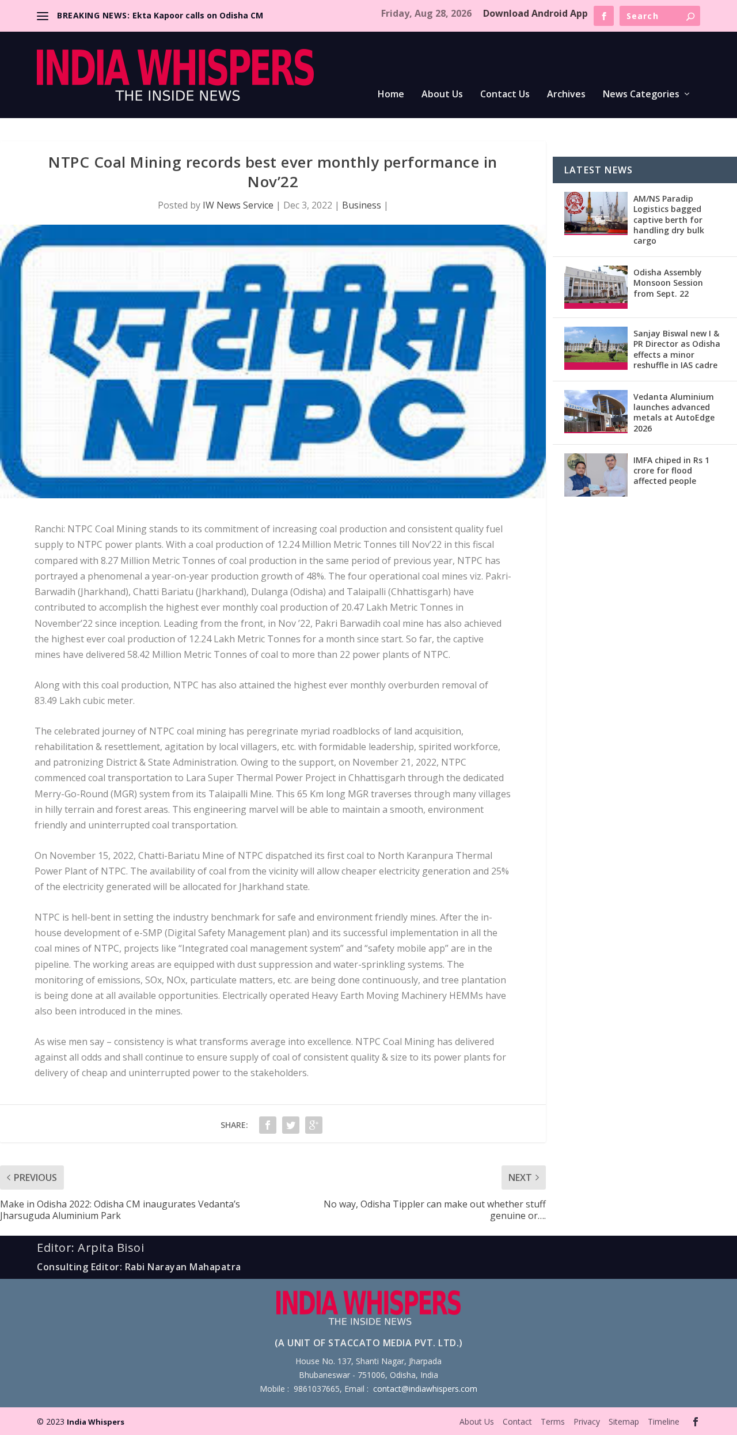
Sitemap (624, 1421)
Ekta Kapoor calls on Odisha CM (197, 15)
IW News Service (238, 205)
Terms (553, 1421)
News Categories (641, 94)
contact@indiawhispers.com (425, 1388)
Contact (517, 1421)
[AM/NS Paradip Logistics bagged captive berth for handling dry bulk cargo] (596, 213)
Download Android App (535, 13)
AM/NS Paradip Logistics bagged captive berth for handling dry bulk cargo (668, 219)
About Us (442, 94)
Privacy (586, 1421)
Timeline (663, 1421)
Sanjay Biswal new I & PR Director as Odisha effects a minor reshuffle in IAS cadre (676, 349)
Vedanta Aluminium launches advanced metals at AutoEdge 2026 (674, 412)
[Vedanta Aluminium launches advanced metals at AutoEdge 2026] (596, 411)
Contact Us (505, 94)
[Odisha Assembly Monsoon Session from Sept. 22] (596, 287)
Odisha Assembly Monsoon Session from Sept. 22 (668, 282)
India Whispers (95, 1422)
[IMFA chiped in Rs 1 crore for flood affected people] (596, 475)
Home (391, 94)
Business (361, 205)
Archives (566, 94)
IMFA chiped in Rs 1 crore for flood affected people (671, 470)
